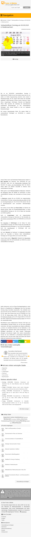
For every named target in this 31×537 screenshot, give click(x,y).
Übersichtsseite (10, 111)
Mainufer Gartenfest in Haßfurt (12, 449)
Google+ (3, 518)
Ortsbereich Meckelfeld (24, 232)
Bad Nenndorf (5, 376)
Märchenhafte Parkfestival (21, 183)
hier (8, 497)
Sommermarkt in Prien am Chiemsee (13, 433)
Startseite (4, 20)
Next (28, 43)
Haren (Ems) (5, 375)
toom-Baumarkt (11, 228)
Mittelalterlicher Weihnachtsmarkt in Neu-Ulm (15, 469)
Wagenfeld (4, 368)
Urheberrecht (4, 531)
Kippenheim (6, 417)
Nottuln (12, 417)
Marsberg (23, 421)
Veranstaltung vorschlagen (23, 481)
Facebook (3, 516)
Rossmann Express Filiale (18, 318)
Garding (18, 421)
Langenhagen (5, 371)
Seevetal (4, 369)
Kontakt (3, 530)
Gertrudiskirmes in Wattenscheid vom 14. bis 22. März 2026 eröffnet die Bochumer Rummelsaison (15, 397)
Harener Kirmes (4, 209)
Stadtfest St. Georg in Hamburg (12, 459)
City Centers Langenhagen (7, 218)
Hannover (4, 373)
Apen (11, 422)
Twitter (2, 520)
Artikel (9, 20)
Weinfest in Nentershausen (11, 464)
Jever (22, 419)
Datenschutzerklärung (6, 528)
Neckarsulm (7, 419)
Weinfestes (5, 192)
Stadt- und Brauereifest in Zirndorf (13, 428)
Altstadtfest (5, 222)
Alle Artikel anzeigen (24, 408)
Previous (3, 43)
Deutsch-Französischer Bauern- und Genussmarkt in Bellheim (17, 475)
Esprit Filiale (22, 311)
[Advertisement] (15, 76)
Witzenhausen (16, 423)
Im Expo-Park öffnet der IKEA (19, 200)
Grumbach (13, 419)
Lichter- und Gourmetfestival (14, 184)
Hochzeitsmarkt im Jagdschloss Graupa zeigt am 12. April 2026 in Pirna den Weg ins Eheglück (15, 392)
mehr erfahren (24, 362)
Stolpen (28, 421)
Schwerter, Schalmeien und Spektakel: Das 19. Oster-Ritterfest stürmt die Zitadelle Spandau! (15, 384)
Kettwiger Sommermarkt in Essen (12, 443)
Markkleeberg (19, 417)
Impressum (4, 526)
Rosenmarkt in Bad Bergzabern (12, 454)
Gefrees (19, 419)
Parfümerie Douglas (7, 316)
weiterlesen (24, 511)
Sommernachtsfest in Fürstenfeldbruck (14, 438)
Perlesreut (25, 417)
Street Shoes (10, 315)
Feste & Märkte (12, 3)
